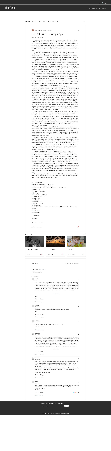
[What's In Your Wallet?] (34, 241)
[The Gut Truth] (55, 241)
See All (84, 234)
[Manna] (76, 241)
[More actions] (78, 30)
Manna (70, 249)
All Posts (27, 21)
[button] (84, 21)
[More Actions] (78, 279)
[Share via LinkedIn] (38, 222)
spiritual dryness (36, 215)
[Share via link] (41, 222)
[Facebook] (99, 3)
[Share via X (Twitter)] (35, 222)
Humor (34, 21)
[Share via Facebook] (32, 222)
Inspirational (42, 21)
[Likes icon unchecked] (35, 299)
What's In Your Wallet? (32, 249)
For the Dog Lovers (53, 21)
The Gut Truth (51, 249)
